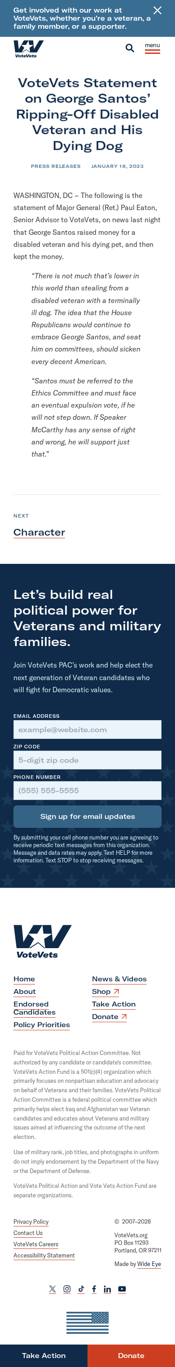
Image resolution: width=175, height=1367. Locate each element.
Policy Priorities (41, 1024)
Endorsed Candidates (34, 1008)
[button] (130, 48)
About (24, 991)
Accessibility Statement (44, 1254)
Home (24, 979)
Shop (104, 992)
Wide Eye (149, 1263)
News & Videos (119, 979)
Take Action (114, 1004)
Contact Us (28, 1232)
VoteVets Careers (35, 1243)
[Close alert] (157, 18)
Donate (108, 1017)
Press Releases (56, 166)
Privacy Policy (30, 1221)
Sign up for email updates (87, 816)
